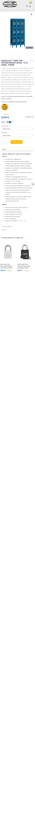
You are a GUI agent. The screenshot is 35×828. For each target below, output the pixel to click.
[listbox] (10, 122)
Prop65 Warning (22, 220)
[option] (8, 122)
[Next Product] (33, 60)
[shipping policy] (4, 110)
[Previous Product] (31, 60)
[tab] (17, 149)
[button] (31, 15)
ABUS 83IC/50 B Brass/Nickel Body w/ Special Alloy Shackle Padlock (6, 266)
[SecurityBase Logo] (10, 3)
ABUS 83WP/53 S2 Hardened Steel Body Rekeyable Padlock (24, 266)
